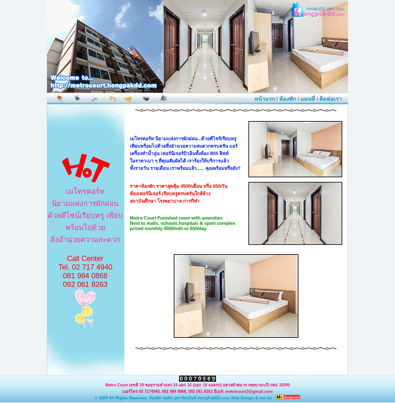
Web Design (242, 398)
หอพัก (168, 398)
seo (262, 398)
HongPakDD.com (214, 398)
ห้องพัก (155, 398)
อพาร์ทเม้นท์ (185, 398)
